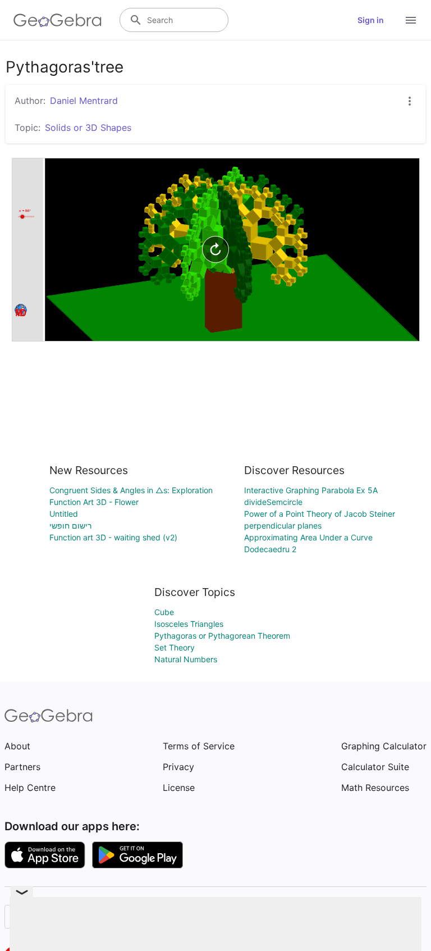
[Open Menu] (411, 20)
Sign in (370, 20)
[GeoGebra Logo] (57, 20)
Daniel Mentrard (84, 100)
